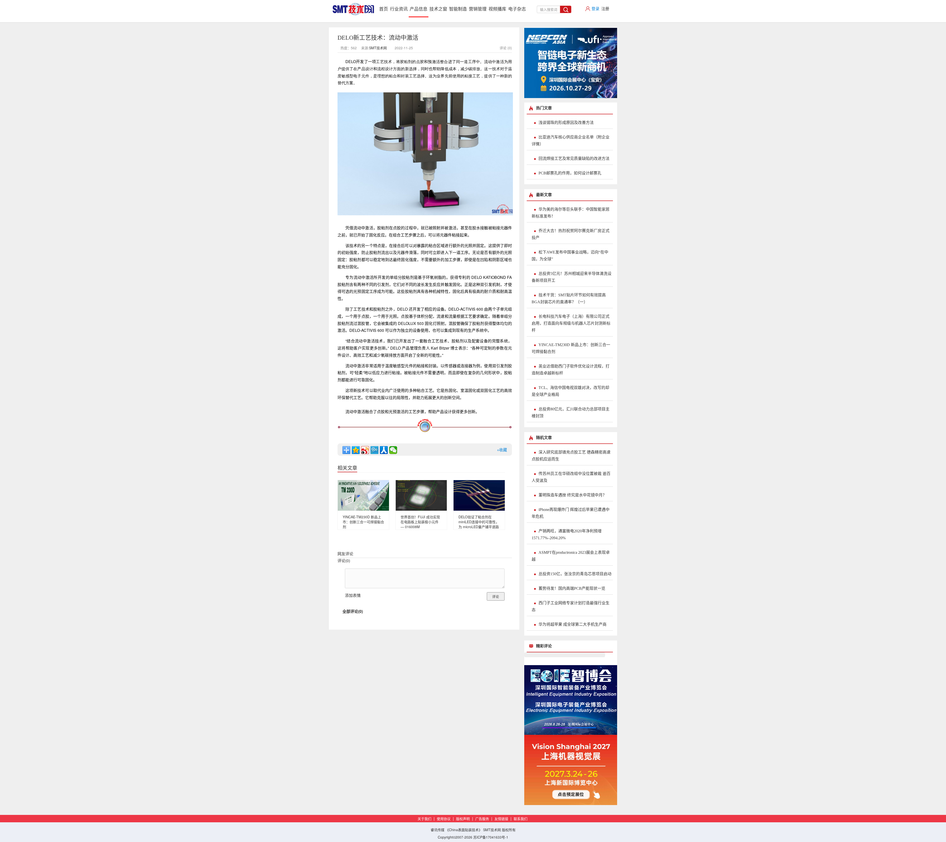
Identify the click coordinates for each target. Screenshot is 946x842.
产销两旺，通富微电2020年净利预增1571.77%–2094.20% (567, 534)
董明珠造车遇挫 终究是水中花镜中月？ (573, 495)
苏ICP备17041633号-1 (490, 837)
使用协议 (444, 819)
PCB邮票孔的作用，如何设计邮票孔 (570, 173)
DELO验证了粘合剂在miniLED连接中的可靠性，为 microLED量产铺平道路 (478, 521)
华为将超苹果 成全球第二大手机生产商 (573, 624)
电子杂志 (517, 8)
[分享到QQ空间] (356, 450)
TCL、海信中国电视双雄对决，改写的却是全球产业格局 (570, 391)
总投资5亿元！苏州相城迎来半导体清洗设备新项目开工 (571, 277)
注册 (605, 8)
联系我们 (520, 819)
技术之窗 (438, 8)
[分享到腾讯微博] (374, 450)
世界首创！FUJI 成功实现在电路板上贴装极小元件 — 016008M (420, 521)
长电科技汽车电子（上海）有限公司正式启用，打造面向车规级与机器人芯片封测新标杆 (571, 323)
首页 (384, 8)
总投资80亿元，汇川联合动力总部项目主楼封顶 (570, 412)
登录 (595, 8)
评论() (344, 560)
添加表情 (353, 595)
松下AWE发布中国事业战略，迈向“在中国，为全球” (570, 255)
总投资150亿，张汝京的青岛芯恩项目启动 (575, 574)
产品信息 (418, 8)
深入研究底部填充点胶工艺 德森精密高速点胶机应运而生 (571, 455)
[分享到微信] (393, 450)
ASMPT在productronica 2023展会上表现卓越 (571, 555)
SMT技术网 (378, 47)
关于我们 (424, 819)
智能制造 (458, 8)
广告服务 (482, 819)
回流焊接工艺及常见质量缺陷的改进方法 (574, 158)
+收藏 (502, 450)
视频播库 (497, 8)
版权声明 (463, 819)
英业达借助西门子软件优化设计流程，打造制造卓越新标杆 (570, 369)
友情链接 (501, 819)
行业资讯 (399, 8)
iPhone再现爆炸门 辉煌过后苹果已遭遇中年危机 (570, 513)
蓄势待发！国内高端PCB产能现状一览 (572, 588)
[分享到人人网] (384, 450)
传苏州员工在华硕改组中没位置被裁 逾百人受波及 (571, 477)
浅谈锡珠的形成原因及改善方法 (566, 122)
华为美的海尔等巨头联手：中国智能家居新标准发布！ (570, 212)
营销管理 (478, 8)
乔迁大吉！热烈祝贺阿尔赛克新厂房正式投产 (570, 234)
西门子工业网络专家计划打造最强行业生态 (570, 606)
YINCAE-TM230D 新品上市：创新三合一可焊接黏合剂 (363, 521)
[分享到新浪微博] (365, 450)
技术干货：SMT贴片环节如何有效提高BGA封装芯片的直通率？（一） (569, 298)
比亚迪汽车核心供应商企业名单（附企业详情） (570, 140)
